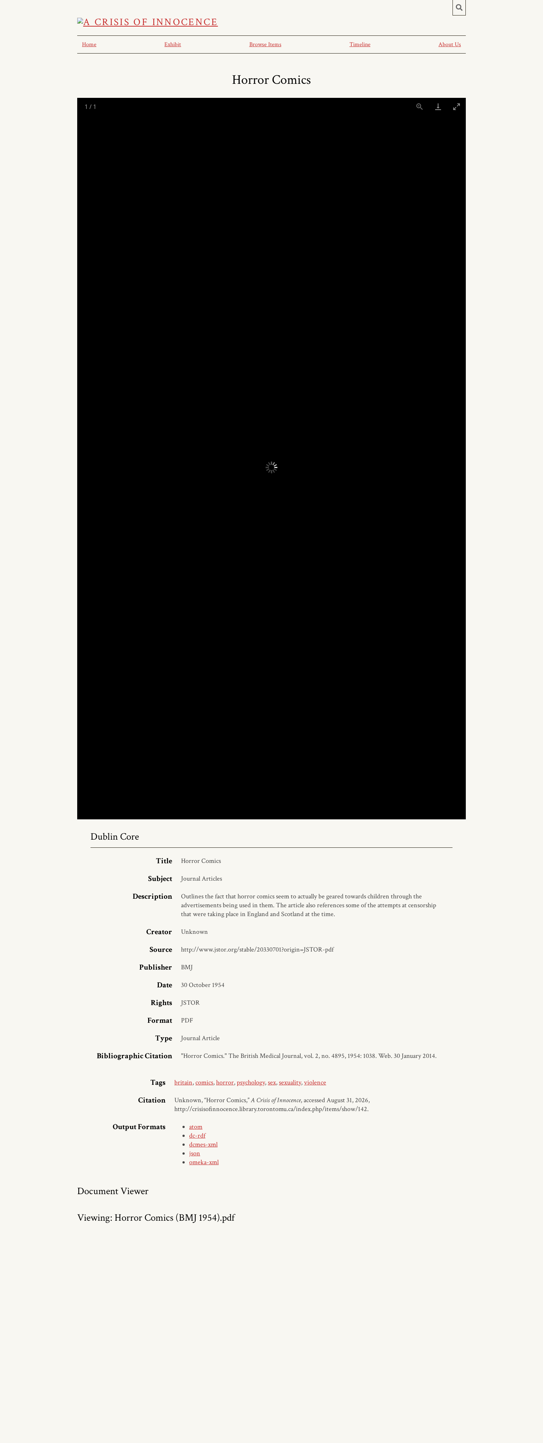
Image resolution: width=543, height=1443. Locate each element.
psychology (251, 1082)
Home (89, 44)
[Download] (438, 106)
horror (225, 1082)
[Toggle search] (459, 8)
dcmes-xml (203, 1144)
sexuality (290, 1082)
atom (195, 1126)
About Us (449, 44)
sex (272, 1082)
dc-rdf (197, 1135)
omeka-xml (204, 1162)
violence (315, 1082)
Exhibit (172, 44)
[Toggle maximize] (456, 106)
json (194, 1153)
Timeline (359, 44)
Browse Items (265, 44)
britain (183, 1082)
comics (204, 1082)
